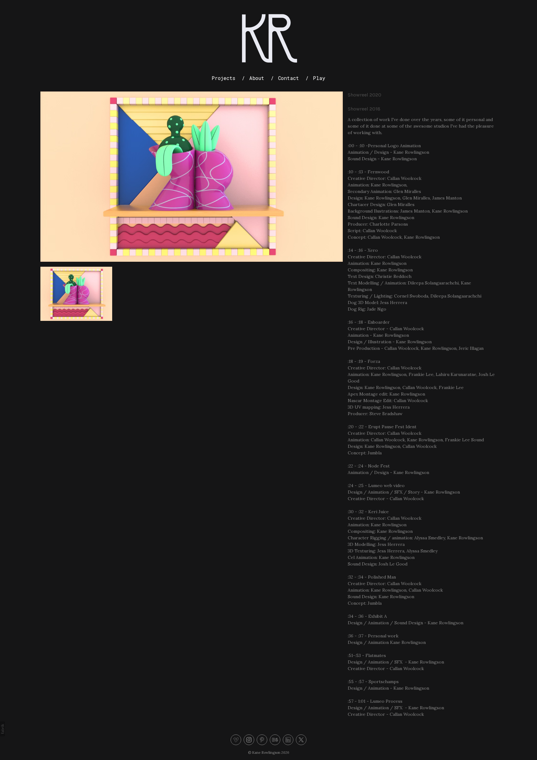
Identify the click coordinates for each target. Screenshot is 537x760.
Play (319, 78)
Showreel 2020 (364, 95)
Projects (223, 78)
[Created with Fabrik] (2, 728)
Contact (288, 78)
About (256, 78)
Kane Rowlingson (266, 752)
